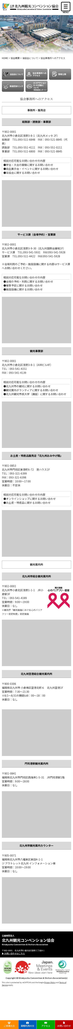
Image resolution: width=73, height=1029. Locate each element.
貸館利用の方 (27, 1025)
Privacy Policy (49, 982)
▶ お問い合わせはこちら (13, 953)
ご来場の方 (9, 1025)
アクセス (45, 1025)
